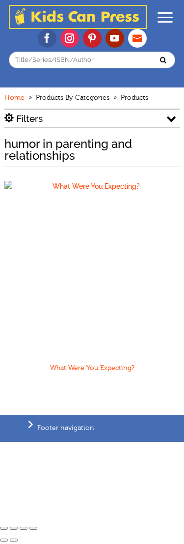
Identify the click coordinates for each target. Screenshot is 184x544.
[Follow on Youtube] (114, 38)
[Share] (14, 528)
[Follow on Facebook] (47, 38)
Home (14, 98)
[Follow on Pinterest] (92, 38)
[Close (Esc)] (4, 528)
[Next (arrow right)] (14, 540)
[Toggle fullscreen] (23, 528)
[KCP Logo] (78, 26)
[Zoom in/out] (33, 528)
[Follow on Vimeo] (137, 38)
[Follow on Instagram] (69, 38)
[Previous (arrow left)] (4, 540)
